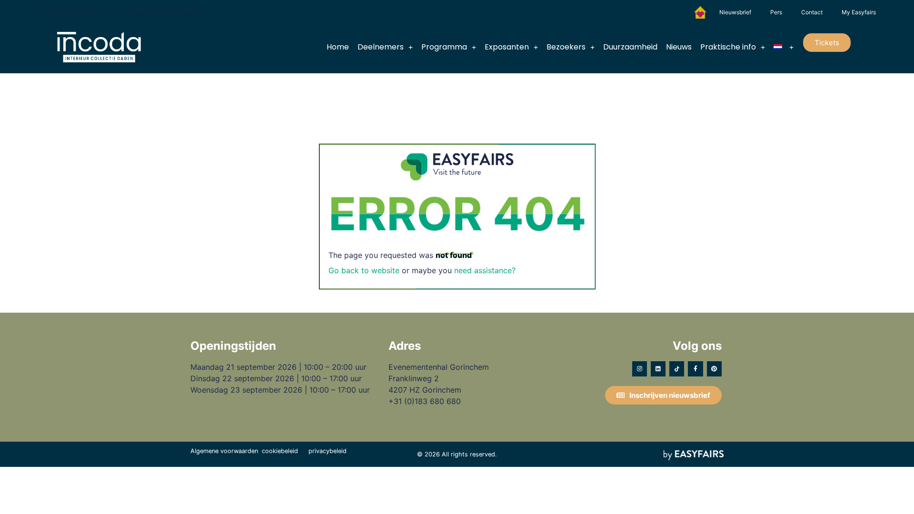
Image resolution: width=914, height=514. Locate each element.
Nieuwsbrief (735, 12)
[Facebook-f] (695, 368)
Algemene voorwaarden (224, 451)
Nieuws (679, 46)
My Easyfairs (859, 12)
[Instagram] (639, 368)
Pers (776, 12)
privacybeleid (327, 451)
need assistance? (485, 270)
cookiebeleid (280, 451)
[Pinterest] (714, 368)
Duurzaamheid (630, 46)
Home (338, 46)
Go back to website (363, 270)
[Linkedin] (658, 368)
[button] (827, 42)
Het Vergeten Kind (700, 12)
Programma (444, 46)
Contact (812, 12)
